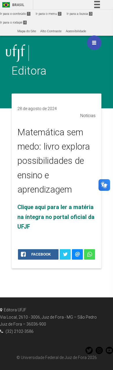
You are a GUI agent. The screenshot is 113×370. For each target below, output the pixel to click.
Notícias (88, 115)
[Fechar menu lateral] (94, 42)
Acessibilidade (76, 31)
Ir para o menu (48, 14)
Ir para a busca (79, 14)
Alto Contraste (50, 31)
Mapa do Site (26, 31)
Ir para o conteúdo (15, 14)
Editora (29, 70)
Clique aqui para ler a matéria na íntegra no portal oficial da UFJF (55, 217)
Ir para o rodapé (13, 22)
